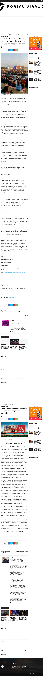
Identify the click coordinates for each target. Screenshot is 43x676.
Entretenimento (5, 34)
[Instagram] (37, 0)
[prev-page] (1, 352)
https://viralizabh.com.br (13, 322)
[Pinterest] (14, 50)
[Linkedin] (12, 331)
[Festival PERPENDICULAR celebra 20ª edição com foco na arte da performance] (23, 342)
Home (2, 34)
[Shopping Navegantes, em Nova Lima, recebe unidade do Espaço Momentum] (5, 342)
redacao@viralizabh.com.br (19, 669)
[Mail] (14, 331)
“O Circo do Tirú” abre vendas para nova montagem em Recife (13, 347)
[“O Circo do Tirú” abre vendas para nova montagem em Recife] (14, 342)
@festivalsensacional (13, 297)
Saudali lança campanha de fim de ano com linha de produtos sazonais (7, 313)
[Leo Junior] (1, 47)
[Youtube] (41, 0)
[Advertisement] (21, 24)
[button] (41, 15)
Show (7, 36)
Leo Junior (12, 320)
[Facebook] (35, 0)
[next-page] (3, 352)
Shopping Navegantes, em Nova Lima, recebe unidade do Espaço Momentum (5, 347)
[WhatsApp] (16, 50)
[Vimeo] (40, 0)
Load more (35, 83)
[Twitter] (38, 0)
